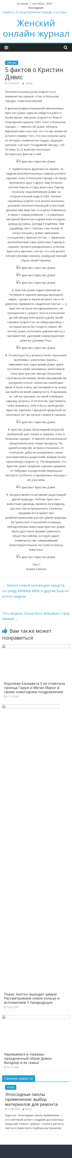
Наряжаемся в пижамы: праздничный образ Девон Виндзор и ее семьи (28, 1058)
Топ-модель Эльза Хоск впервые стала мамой (35, 616)
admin (29, 83)
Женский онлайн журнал (36, 28)
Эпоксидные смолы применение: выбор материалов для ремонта (31, 1099)
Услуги (10, 1087)
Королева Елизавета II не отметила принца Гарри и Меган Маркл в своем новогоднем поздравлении (34, 687)
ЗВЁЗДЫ (11, 62)
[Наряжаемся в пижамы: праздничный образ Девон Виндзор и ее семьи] (36, 1017)
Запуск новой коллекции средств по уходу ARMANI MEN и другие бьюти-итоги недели (35, 591)
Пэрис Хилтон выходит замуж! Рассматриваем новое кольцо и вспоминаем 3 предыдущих (32, 998)
